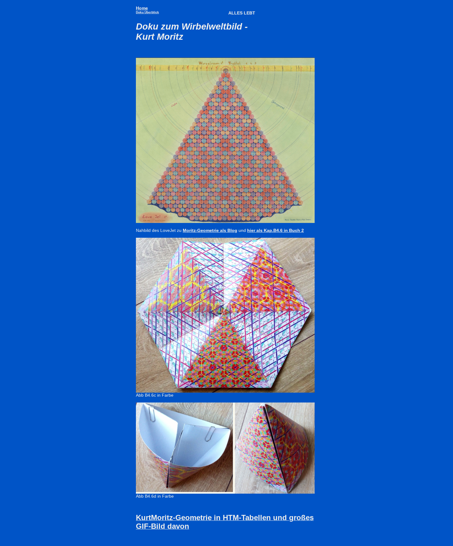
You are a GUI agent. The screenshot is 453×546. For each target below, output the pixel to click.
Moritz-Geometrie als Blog (210, 230)
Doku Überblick (147, 12)
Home (142, 8)
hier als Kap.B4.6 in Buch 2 (275, 230)
